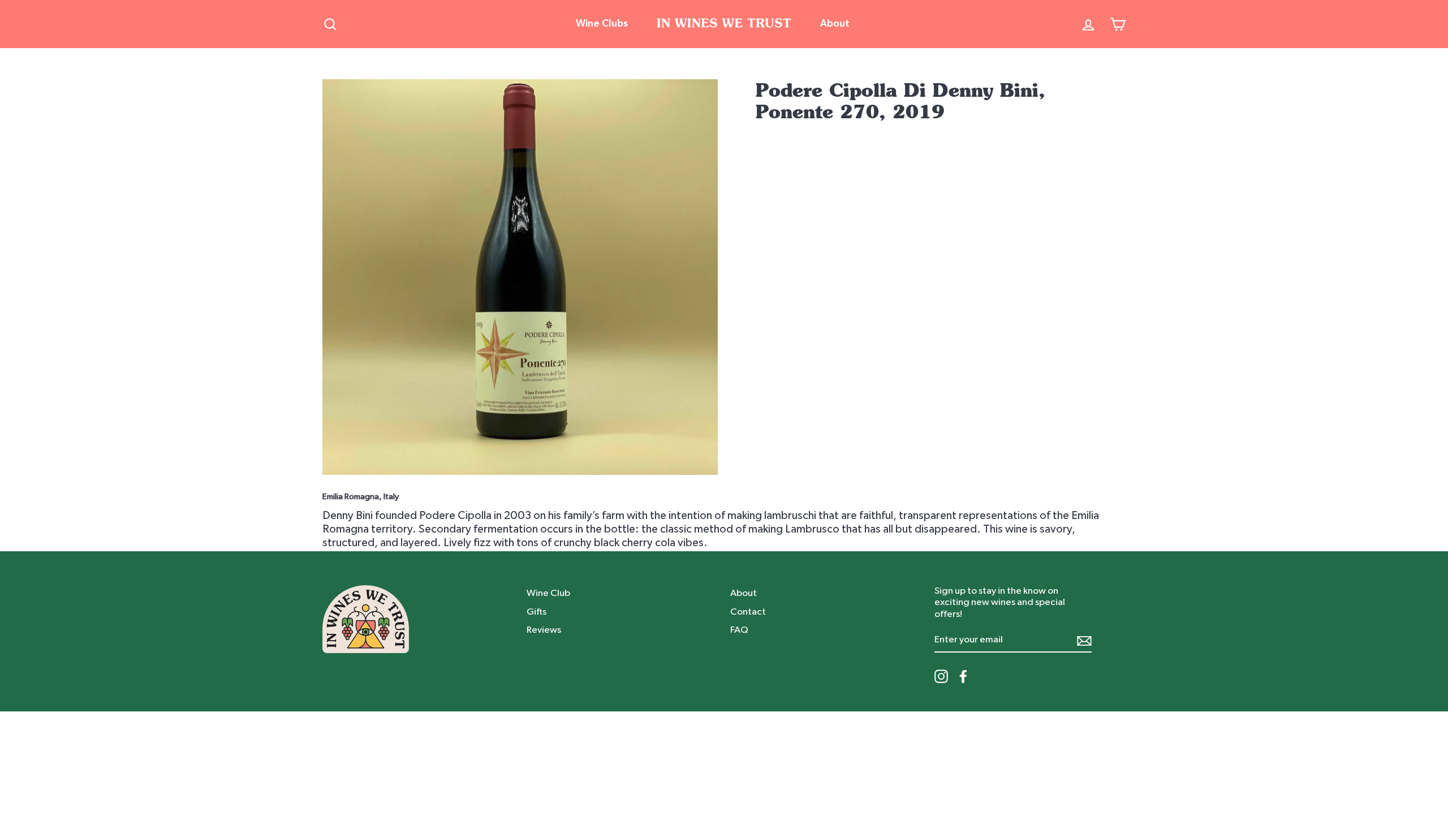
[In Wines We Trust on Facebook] (963, 676)
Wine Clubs (602, 24)
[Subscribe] (1084, 640)
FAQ (739, 629)
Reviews (544, 629)
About (835, 24)
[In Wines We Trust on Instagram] (941, 676)
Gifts (536, 611)
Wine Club (548, 593)
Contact (748, 611)
